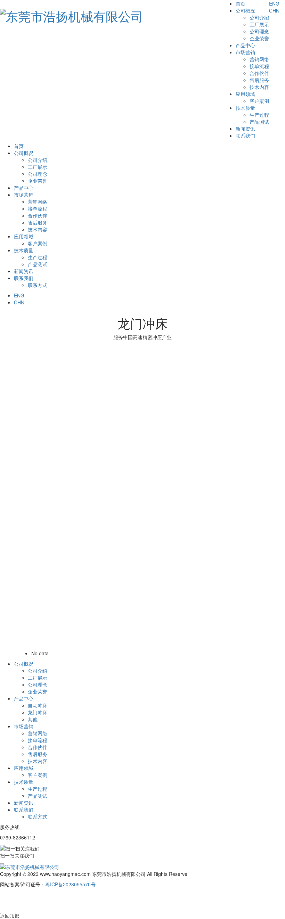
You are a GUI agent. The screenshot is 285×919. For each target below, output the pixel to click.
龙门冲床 (37, 712)
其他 (33, 719)
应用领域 (245, 93)
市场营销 (245, 52)
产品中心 (245, 45)
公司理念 (259, 31)
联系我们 (245, 135)
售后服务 (259, 79)
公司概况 (245, 10)
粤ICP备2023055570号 (70, 884)
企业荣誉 (259, 38)
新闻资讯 (245, 128)
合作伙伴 (259, 72)
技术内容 (259, 86)
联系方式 (37, 284)
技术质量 (245, 107)
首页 (240, 3)
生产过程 (259, 114)
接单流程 (259, 66)
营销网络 (259, 59)
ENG (277, 3)
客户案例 (259, 100)
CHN (274, 10)
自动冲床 (37, 705)
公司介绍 (259, 17)
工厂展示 (259, 24)
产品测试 (259, 121)
